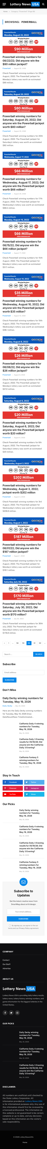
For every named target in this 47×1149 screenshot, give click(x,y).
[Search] (43, 4)
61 (34, 643)
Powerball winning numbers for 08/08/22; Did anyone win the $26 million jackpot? (22, 367)
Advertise (7, 968)
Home (25, 1142)
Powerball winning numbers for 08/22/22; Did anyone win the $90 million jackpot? (22, 60)
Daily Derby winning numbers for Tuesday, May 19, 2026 (29, 813)
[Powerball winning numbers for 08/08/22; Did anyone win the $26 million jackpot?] (23, 348)
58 (17, 643)
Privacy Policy (24, 928)
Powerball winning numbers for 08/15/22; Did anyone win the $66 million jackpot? (22, 245)
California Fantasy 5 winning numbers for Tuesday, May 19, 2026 (30, 760)
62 (40, 643)
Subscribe (9, 680)
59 (23, 643)
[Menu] (4, 4)
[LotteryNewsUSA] (25, 4)
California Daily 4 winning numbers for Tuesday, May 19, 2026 (31, 726)
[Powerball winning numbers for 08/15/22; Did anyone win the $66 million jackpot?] (23, 226)
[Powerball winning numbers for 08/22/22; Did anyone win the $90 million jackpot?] (23, 41)
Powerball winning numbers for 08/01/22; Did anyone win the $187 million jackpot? (22, 548)
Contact (6, 960)
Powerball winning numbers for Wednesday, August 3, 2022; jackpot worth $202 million (22, 489)
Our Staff (6, 964)
